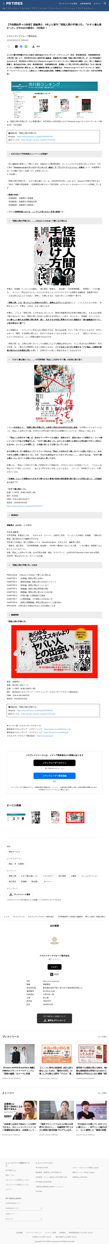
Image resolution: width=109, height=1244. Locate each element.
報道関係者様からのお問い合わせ (81, 1232)
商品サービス (14, 852)
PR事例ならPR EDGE (80, 1177)
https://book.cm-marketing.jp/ (56, 732)
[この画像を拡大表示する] (16, 817)
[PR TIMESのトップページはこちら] (14, 3)
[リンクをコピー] (38, 46)
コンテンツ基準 (50, 1232)
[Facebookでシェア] (21, 46)
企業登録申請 (85, 3)
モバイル (25, 8)
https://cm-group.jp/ (45, 736)
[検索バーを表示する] (105, 3)
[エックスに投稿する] (16, 46)
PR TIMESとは (11, 1170)
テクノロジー (13, 8)
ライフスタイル (84, 8)
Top (3, 8)
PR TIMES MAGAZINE (44, 1182)
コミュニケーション (89, 876)
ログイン (97, 3)
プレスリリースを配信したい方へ (18, 1185)
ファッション (69, 8)
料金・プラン (10, 1175)
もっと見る (102, 1037)
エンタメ (44, 8)
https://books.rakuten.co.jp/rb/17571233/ (38, 140)
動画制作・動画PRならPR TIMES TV (48, 1172)
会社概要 (19, 1232)
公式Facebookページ (13, 1203)
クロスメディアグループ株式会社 (41, 917)
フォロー (54, 967)
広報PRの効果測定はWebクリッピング (49, 1186)
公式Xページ (10, 1214)
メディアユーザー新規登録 (54, 776)
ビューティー (55, 8)
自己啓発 (62, 876)
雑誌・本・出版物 (16, 864)
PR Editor (39, 1191)
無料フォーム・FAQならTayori (84, 1172)
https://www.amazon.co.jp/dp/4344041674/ (25, 506)
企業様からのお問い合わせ (41, 1237)
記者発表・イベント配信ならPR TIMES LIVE (51, 1177)
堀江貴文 (12, 881)
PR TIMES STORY (42, 1167)
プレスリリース (18, 917)
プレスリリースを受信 (68, 3)
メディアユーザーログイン (54, 763)
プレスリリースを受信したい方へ (18, 1180)
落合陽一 (35, 881)
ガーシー (47, 881)
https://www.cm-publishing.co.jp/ (57, 729)
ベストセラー (48, 876)
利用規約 (62, 1232)
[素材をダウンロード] (33, 46)
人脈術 (73, 876)
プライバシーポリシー (34, 1232)
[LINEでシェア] (26, 46)
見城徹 (24, 881)
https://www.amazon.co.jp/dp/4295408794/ (35, 137)
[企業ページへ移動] (54, 942)
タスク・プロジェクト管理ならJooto (86, 1167)
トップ (6, 917)
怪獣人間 (12, 876)
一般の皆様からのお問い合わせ (65, 1237)
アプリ (34, 8)
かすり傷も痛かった (29, 876)
